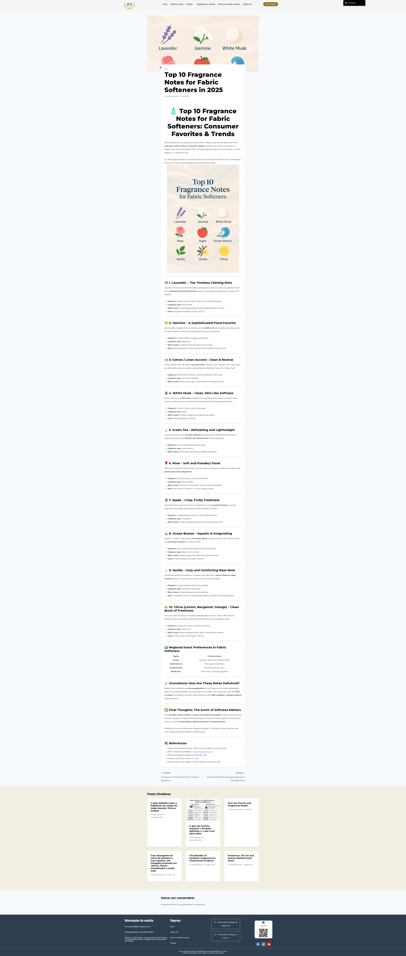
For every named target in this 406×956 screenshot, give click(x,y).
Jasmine (178, 323)
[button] (189, 4)
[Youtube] (269, 944)
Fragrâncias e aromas (206, 4)
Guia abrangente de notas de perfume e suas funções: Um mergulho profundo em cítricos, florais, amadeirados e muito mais (164, 863)
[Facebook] (258, 944)
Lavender (179, 282)
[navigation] (354, 3)
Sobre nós (247, 4)
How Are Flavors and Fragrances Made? (239, 804)
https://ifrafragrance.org (203, 751)
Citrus (178, 607)
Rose (176, 463)
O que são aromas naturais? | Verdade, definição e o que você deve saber (202, 830)
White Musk (182, 393)
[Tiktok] (263, 944)
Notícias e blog (176, 4)
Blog (166, 69)
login (179, 904)
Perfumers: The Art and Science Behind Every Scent (241, 858)
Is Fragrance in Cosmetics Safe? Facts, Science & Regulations (180, 777)
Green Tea (180, 430)
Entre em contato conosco (229, 4)
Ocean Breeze (183, 533)
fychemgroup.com (172, 96)
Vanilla (177, 570)
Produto (189, 4)
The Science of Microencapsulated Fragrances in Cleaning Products (226, 777)
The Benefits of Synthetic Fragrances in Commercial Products (202, 858)
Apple (176, 500)
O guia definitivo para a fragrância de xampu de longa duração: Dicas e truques (164, 807)
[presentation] (203, 809)
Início (165, 4)
